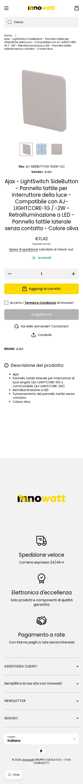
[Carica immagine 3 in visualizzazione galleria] (56, 149)
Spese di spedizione (23, 249)
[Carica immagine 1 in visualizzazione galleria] (26, 149)
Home (8, 35)
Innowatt (28, 760)
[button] (76, 8)
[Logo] (41, 8)
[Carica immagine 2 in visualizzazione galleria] (41, 149)
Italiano (14, 740)
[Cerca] (8, 22)
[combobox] (41, 22)
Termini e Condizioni (40, 303)
